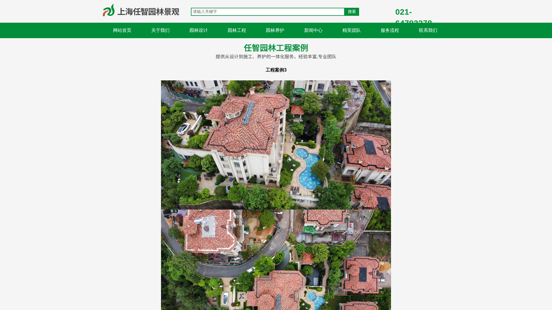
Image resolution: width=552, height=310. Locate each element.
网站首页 (122, 30)
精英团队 (351, 30)
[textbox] (268, 12)
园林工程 (237, 30)
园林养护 (275, 30)
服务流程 (390, 30)
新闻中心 (313, 30)
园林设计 (198, 30)
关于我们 (160, 30)
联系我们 (428, 30)
